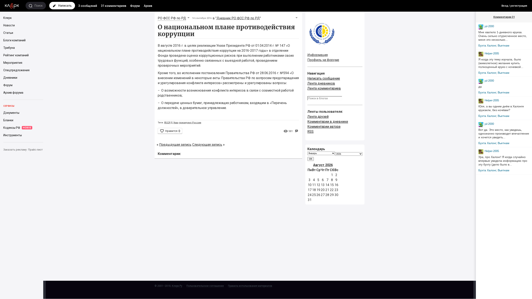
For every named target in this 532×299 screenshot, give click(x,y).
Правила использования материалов (250, 285)
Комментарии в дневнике (327, 122)
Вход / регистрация (514, 5)
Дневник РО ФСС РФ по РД (238, 18)
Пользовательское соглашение (205, 285)
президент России (190, 122)
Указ (175, 122)
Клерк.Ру (177, 285)
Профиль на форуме (323, 60)
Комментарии (504, 16)
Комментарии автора (323, 127)
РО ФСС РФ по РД (172, 18)
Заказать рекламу (15, 149)
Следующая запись (207, 145)
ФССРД (168, 122)
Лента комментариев (324, 88)
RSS (310, 132)
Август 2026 (323, 165)
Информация (317, 55)
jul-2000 (489, 26)
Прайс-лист (35, 149)
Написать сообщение (323, 78)
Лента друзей (318, 117)
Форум (135, 5)
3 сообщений (87, 5)
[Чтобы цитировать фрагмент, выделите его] (296, 130)
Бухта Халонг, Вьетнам (493, 45)
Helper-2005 (492, 53)
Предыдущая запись (175, 145)
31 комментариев (113, 5)
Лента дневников (321, 83)
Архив (148, 5)
